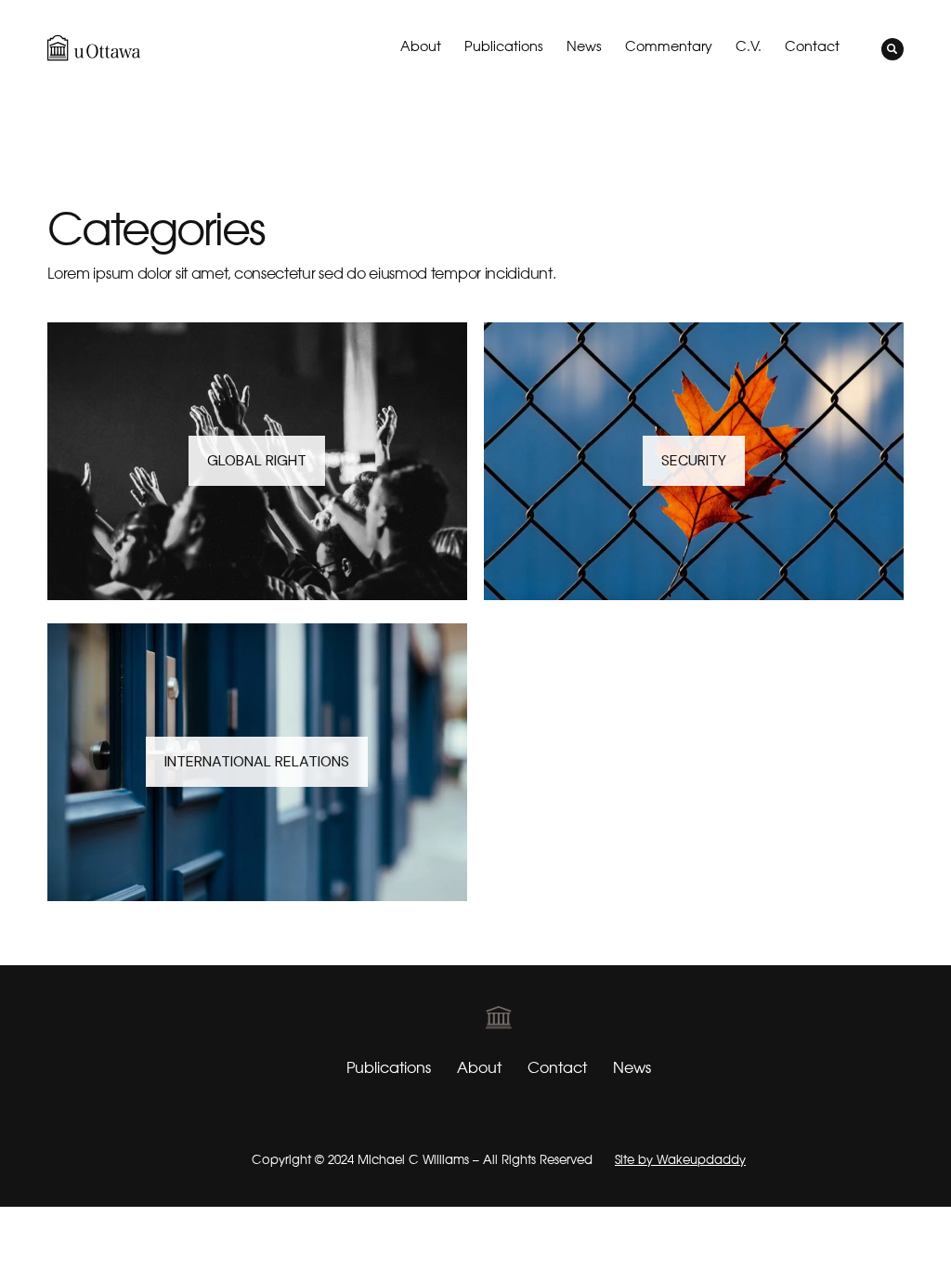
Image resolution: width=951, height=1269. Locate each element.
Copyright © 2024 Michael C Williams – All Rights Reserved (422, 1160)
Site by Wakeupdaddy (680, 1160)
